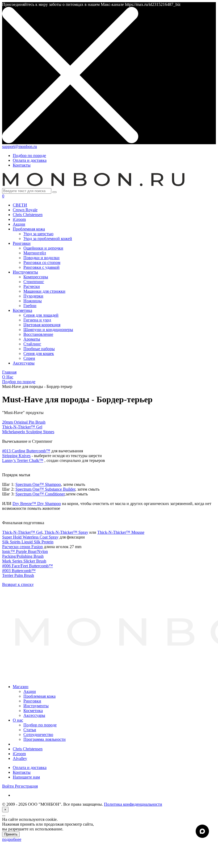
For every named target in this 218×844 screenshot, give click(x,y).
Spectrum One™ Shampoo (38, 484)
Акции (29, 691)
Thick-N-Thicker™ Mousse (120, 532)
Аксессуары (34, 715)
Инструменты (36, 706)
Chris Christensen (28, 749)
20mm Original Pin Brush (23, 422)
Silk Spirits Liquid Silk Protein (27, 542)
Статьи (29, 729)
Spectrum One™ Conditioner (40, 494)
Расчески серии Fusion (22, 546)
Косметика (33, 710)
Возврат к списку (18, 584)
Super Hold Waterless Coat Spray (30, 537)
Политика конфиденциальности (133, 804)
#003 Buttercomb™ (19, 570)
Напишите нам (26, 777)
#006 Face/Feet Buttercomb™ (27, 566)
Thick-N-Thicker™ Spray (65, 532)
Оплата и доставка (30, 160)
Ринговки (32, 701)
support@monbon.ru (19, 146)
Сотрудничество (38, 734)
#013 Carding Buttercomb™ (26, 451)
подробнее (11, 839)
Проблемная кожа (39, 696)
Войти (8, 786)
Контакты (22, 165)
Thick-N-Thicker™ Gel (22, 427)
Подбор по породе (29, 155)
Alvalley (20, 758)
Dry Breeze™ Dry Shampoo (36, 503)
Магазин (20, 686)
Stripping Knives (16, 455)
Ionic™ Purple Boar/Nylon (25, 551)
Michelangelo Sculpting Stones (28, 431)
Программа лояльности (44, 739)
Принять (11, 834)
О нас (18, 720)
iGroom (19, 753)
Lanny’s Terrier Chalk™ (22, 460)
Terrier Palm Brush (18, 575)
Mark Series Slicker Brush (24, 561)
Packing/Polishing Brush (23, 556)
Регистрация (26, 786)
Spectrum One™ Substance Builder (45, 489)
